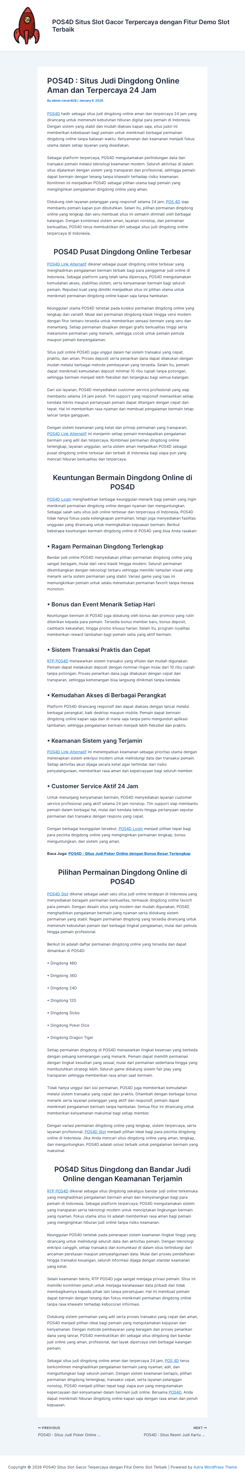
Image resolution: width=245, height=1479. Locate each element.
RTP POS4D (57, 661)
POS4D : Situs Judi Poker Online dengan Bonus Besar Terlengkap (129, 853)
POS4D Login (59, 499)
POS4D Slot (57, 894)
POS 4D (173, 201)
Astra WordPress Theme (215, 1467)
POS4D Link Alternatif (67, 264)
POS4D (53, 113)
